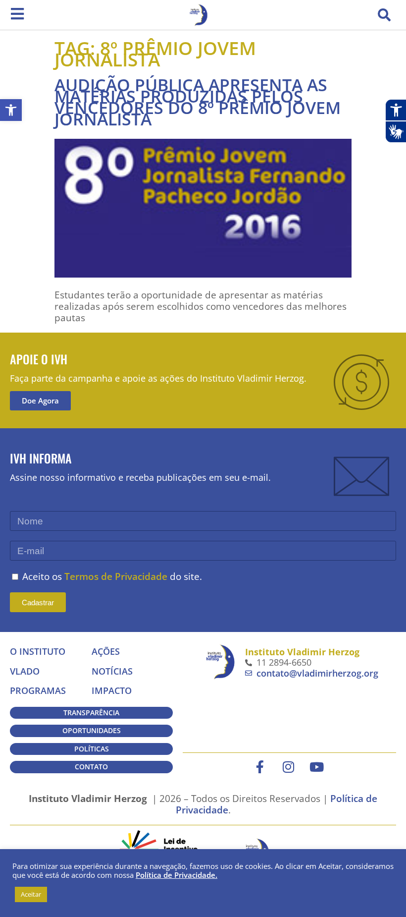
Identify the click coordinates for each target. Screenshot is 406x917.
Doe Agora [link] (40, 400)
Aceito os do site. (112, 576)
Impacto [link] (112, 690)
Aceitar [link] (31, 894)
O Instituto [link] (37, 651)
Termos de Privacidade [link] (115, 576)
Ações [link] (106, 651)
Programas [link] (38, 690)
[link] (11, 110)
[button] (384, 15)
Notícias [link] (112, 671)
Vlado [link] (25, 671)
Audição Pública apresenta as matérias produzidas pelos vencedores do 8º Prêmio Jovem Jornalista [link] (197, 101)
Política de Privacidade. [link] (176, 875)
